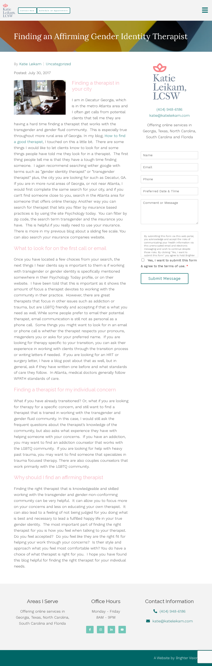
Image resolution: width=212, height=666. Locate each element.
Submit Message (164, 278)
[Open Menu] (205, 10)
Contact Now (27, 11)
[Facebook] (90, 629)
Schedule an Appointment (53, 11)
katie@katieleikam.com (169, 115)
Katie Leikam (30, 64)
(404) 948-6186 (169, 109)
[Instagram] (100, 629)
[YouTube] (122, 629)
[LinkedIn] (111, 629)
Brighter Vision (187, 658)
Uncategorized (58, 64)
